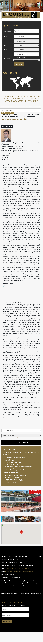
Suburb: (6, 49)
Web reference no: (8, 30)
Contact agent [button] (21, 442)
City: (5, 45)
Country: (6, 36)
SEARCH (18, 64)
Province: (6, 41)
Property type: (8, 54)
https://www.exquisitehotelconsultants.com (19, 572)
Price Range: (7, 58)
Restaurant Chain (8, 113)
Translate (16, 438)
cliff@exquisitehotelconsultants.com (17, 568)
